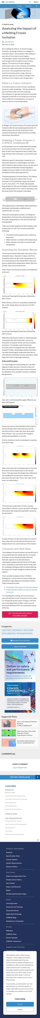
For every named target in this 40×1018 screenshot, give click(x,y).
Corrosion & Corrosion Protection (16, 799)
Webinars (9, 931)
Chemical (9, 790)
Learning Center (12, 903)
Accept (20, 1004)
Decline (20, 1009)
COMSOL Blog (7, 24)
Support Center (11, 951)
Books (8, 890)
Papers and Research (13, 887)
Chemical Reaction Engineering (15, 796)
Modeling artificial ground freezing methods (22, 587)
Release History (11, 867)
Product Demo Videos (14, 880)
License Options (12, 859)
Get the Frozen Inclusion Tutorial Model (20, 614)
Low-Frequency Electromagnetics (16, 824)
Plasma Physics (10, 827)
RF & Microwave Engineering (14, 834)
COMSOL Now (11, 814)
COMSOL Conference (13, 941)
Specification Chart (13, 856)
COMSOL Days (11, 934)
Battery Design (10, 792)
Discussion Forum (12, 910)
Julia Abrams (9, 42)
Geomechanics (17, 630)
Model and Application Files (16, 876)
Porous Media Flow (9, 633)
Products (9, 852)
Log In (19, 6)
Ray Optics (8, 831)
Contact (28, 6)
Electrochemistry (10, 802)
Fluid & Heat (6, 630)
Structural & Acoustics (24, 633)
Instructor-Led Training (14, 907)
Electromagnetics (13, 818)
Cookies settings (20, 999)
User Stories (10, 883)
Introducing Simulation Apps (16, 894)
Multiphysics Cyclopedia (14, 921)
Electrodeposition (11, 806)
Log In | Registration (20, 767)
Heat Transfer (28, 630)
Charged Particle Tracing (13, 821)
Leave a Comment (20, 646)
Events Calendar (12, 938)
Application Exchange (14, 914)
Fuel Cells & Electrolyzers (13, 809)
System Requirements (14, 863)
